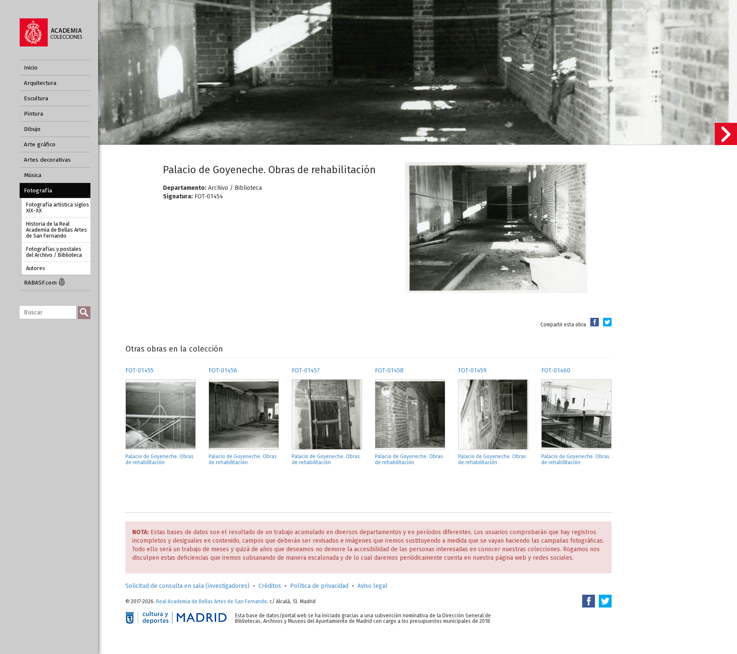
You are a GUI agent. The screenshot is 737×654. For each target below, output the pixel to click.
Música (32, 175)
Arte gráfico (39, 144)
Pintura (33, 113)
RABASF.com (41, 282)
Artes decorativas (47, 159)
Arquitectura (40, 83)
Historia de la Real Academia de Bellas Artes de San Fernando (56, 230)
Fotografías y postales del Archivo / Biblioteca (54, 252)
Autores (35, 268)
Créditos (269, 586)
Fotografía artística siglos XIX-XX (57, 207)
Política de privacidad (319, 586)
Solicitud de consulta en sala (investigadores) (187, 586)
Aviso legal (372, 586)
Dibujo (32, 129)
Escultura (36, 98)
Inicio (31, 67)
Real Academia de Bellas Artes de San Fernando (211, 602)
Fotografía (38, 190)
